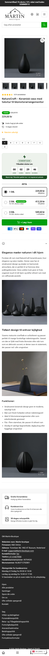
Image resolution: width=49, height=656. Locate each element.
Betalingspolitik (8, 631)
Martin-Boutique (20, 649)
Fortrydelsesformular (10, 638)
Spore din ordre (8, 594)
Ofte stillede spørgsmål (11, 601)
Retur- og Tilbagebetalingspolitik (15, 622)
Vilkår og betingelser (10, 615)
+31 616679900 (15, 557)
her (18, 554)
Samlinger (6, 591)
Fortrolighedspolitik (10, 625)
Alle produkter (8, 588)
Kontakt (5, 604)
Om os (4, 597)
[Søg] (44, 24)
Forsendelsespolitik (10, 618)
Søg (3, 612)
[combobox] (24, 25)
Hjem (4, 584)
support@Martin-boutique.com (21, 551)
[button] (24, 191)
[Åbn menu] (44, 14)
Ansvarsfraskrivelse (10, 628)
